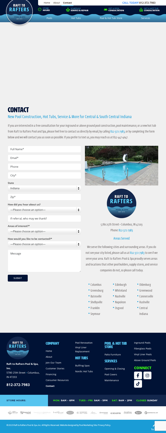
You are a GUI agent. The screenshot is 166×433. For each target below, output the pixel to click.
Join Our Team (53, 362)
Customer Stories (55, 368)
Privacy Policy (104, 425)
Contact (67, 2)
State (11, 183)
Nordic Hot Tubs (84, 371)
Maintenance (112, 380)
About (56, 2)
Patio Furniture (113, 354)
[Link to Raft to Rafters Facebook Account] (138, 375)
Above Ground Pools (145, 360)
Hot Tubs (81, 357)
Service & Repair (79, 10)
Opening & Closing (115, 368)
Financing (51, 374)
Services (111, 360)
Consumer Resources (57, 380)
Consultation (116, 10)
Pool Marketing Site (88, 425)
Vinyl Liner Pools (143, 354)
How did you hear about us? (24, 204)
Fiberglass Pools (142, 348)
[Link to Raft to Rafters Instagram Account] (147, 375)
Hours (46, 9)
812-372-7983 (147, 2)
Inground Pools (142, 342)
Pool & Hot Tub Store (116, 344)
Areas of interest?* (19, 226)
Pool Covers (111, 374)
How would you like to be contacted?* (30, 238)
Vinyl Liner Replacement (82, 349)
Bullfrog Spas (82, 365)
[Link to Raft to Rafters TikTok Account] (138, 384)
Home (47, 2)
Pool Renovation (84, 342)
